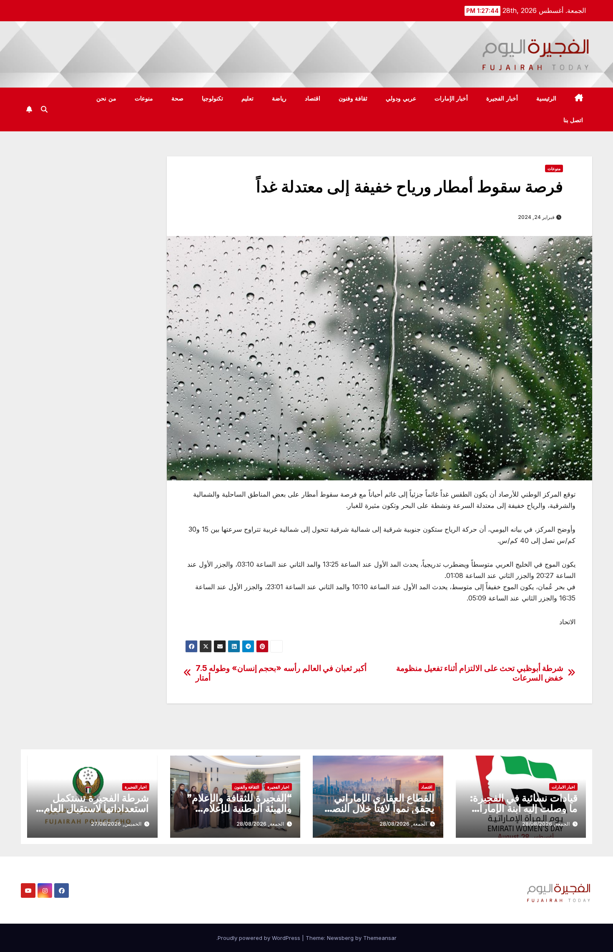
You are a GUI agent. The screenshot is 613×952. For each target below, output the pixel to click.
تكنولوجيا (212, 98)
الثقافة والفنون (246, 786)
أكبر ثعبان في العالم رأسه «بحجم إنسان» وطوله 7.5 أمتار (281, 673)
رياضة (279, 98)
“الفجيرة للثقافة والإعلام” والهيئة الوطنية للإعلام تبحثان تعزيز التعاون (239, 808)
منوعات (144, 98)
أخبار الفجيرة (502, 98)
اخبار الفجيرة (278, 786)
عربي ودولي (401, 98)
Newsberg (340, 937)
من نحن (106, 98)
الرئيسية (546, 98)
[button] (44, 109)
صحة (177, 98)
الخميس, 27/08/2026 (116, 824)
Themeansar (380, 937)
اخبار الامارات (563, 786)
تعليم (247, 98)
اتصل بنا (573, 120)
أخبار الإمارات (451, 98)
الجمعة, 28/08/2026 (546, 824)
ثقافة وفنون (353, 98)
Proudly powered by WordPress (260, 937)
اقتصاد (312, 98)
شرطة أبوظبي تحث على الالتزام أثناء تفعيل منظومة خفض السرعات (479, 673)
